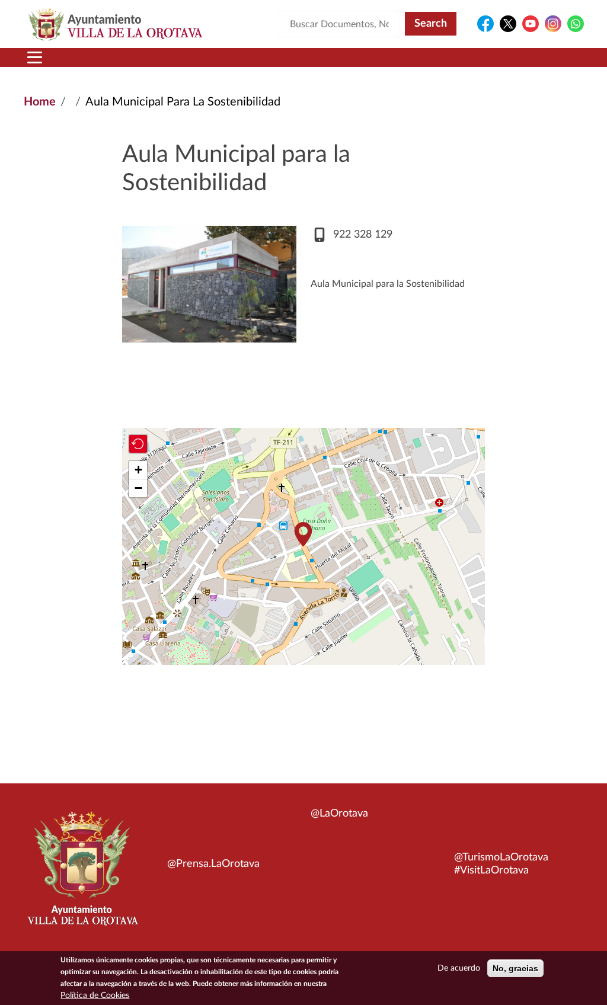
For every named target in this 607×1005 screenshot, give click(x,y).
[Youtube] (530, 23)
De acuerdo (458, 968)
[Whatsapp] (575, 23)
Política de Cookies (94, 995)
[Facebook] (485, 23)
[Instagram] (553, 23)
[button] (303, 534)
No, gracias (515, 968)
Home (40, 102)
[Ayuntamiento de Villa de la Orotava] (82, 875)
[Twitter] (508, 23)
